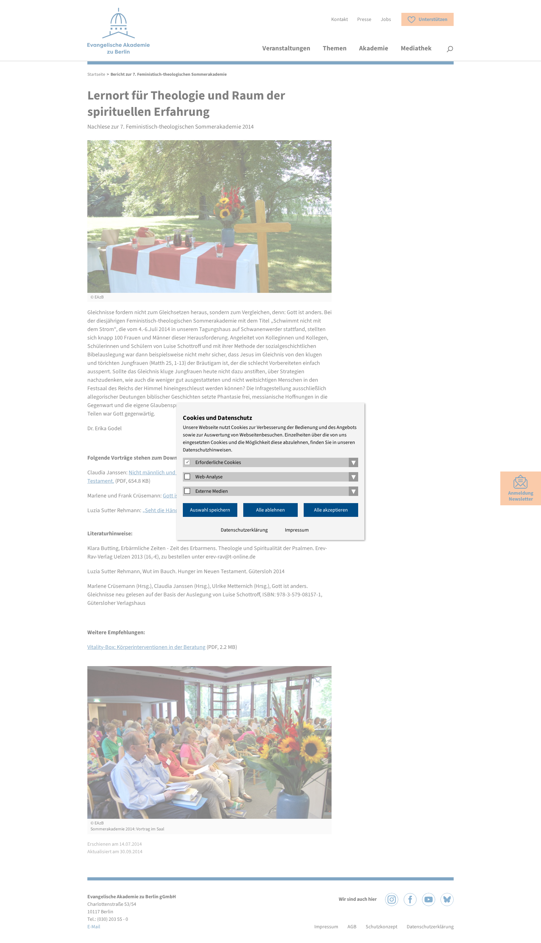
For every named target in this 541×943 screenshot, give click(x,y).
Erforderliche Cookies (218, 462)
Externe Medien (211, 491)
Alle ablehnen (270, 510)
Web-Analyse (209, 476)
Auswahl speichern (210, 510)
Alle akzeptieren (331, 510)
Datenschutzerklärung (244, 530)
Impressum (297, 530)
